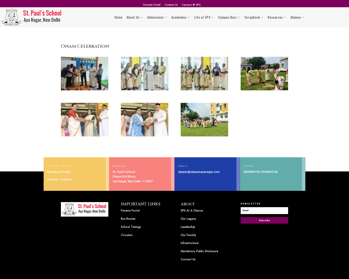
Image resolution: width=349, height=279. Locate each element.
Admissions (155, 17)
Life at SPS (202, 17)
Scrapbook (252, 17)
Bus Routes (128, 219)
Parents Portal (152, 5)
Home (119, 17)
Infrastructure (189, 243)
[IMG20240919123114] (84, 90)
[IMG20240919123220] (144, 90)
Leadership (188, 227)
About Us (133, 17)
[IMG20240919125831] (144, 136)
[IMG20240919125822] (84, 136)
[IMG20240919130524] (204, 136)
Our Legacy (188, 219)
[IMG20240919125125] (264, 90)
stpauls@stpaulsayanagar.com (199, 172)
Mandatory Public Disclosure (199, 251)
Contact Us (171, 5)
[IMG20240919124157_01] (204, 90)
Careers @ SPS (191, 5)
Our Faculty (188, 235)
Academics (179, 17)
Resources (275, 17)
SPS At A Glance (192, 210)
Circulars (127, 235)
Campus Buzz (227, 17)
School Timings (131, 227)
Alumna (295, 17)
